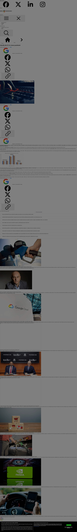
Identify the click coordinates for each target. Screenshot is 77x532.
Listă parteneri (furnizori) (36, 526)
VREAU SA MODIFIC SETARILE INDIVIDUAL (68, 527)
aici (20, 528)
